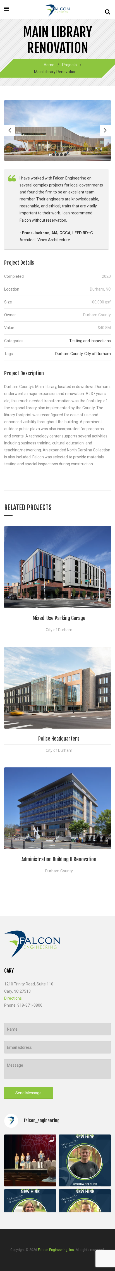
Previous (9, 130)
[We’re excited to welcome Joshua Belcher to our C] (85, 1160)
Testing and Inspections (90, 341)
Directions (13, 998)
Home (49, 65)
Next (105, 130)
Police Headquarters (59, 739)
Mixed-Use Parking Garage (59, 618)
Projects (69, 65)
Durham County (69, 353)
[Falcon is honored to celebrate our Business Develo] (30, 1160)
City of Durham (97, 353)
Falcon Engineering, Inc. (56, 1250)
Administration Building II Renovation (58, 859)
